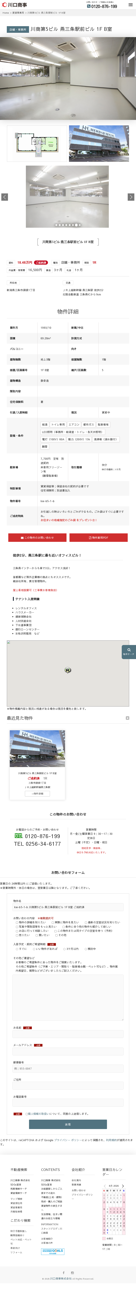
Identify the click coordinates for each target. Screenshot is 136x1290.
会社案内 (76, 1180)
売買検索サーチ (18, 1188)
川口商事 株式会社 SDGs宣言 (21, 1182)
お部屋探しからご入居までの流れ (51, 1191)
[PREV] (105, 1186)
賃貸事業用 (16, 1207)
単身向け (15, 1248)
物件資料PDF (99, 537)
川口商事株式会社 (61, 1278)
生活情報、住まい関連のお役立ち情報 (51, 1216)
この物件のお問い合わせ (39, 537)
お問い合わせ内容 (33, 918)
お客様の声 (47, 1242)
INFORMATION (49, 1224)
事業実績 (76, 1184)
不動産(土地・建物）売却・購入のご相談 (52, 1199)
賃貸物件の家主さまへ (51, 1208)
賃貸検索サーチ (18, 1193)
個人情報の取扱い (38, 1113)
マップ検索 (16, 1198)
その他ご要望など (24, 958)
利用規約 (111, 1140)
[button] (68, 670)
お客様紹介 (47, 1238)
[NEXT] (122, 1186)
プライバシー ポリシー (68, 1140)
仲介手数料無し (18, 1231)
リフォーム (16, 1252)
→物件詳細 (37, 793)
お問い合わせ (79, 1190)
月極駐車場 (16, 1211)
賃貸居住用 (16, 1203)
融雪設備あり (17, 1235)
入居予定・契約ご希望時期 (33, 944)
